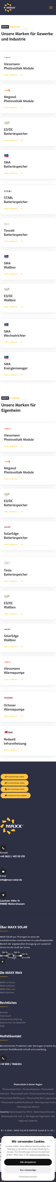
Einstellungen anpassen (28, 1176)
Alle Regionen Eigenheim (38, 1116)
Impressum (5, 1015)
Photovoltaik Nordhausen (42, 1093)
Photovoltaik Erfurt (11, 1089)
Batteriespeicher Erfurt (21, 1111)
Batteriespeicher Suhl (11, 1116)
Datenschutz (23, 1134)
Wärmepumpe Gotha (45, 1102)
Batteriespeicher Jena (44, 1111)
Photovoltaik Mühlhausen (12, 1098)
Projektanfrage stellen (15, 777)
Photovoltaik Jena (31, 1089)
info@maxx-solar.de (11, 879)
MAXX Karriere (7, 992)
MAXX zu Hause (7, 982)
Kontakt (4, 1012)
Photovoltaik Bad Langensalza (41, 1098)
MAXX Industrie (7, 985)
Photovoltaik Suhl (19, 1093)
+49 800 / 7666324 (11, 1064)
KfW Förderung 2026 (42, 1134)
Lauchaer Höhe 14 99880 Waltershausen (12, 902)
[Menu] (50, 7)
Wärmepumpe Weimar (28, 1106)
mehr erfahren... (11, 75)
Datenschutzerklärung (11, 1019)
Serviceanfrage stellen (15, 789)
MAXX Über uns (7, 989)
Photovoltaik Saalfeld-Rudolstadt (17, 1102)
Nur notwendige (28, 1170)
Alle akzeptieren (28, 1162)
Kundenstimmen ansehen (17, 795)
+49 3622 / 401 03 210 (12, 856)
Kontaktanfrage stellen (16, 783)
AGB (2, 1026)
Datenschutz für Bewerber (13, 1022)
